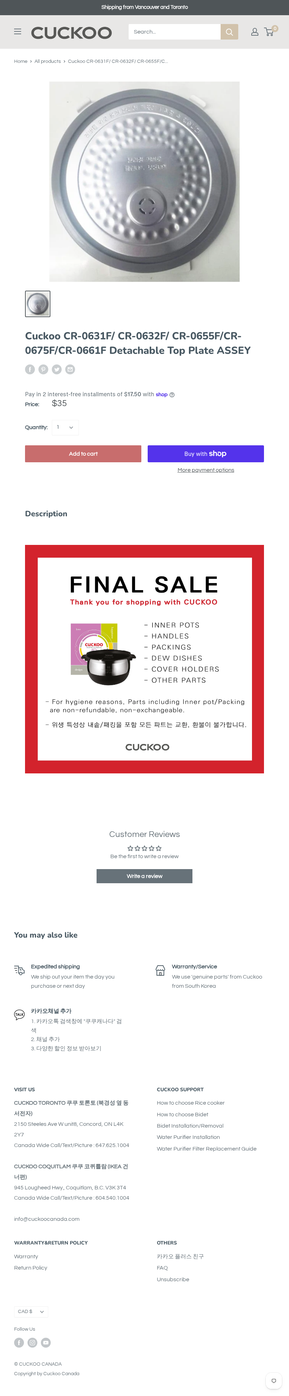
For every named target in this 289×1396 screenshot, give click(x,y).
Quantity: (36, 427)
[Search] (229, 32)
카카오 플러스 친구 (180, 1256)
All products (48, 61)
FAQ (162, 1268)
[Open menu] (17, 31)
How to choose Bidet (182, 1114)
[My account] (254, 32)
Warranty (26, 1256)
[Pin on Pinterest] (43, 369)
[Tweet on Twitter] (57, 369)
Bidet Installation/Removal (190, 1126)
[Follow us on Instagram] (32, 1343)
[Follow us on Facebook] (19, 1343)
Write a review (144, 876)
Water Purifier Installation (188, 1137)
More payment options (206, 470)
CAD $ (25, 1311)
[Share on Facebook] (30, 369)
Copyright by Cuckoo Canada (46, 1373)
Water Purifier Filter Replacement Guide (207, 1149)
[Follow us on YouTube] (46, 1343)
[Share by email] (70, 369)
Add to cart (83, 454)
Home (20, 61)
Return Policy (30, 1268)
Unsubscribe (173, 1279)
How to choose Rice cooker (191, 1103)
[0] (269, 32)
